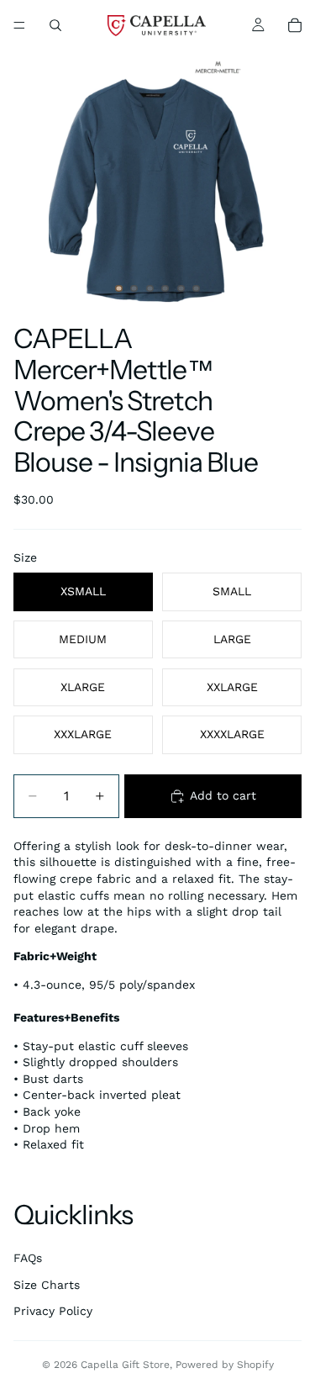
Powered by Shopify (225, 1365)
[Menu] (19, 25)
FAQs (27, 1258)
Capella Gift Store (125, 1365)
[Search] (55, 25)
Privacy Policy (52, 1311)
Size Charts (46, 1284)
